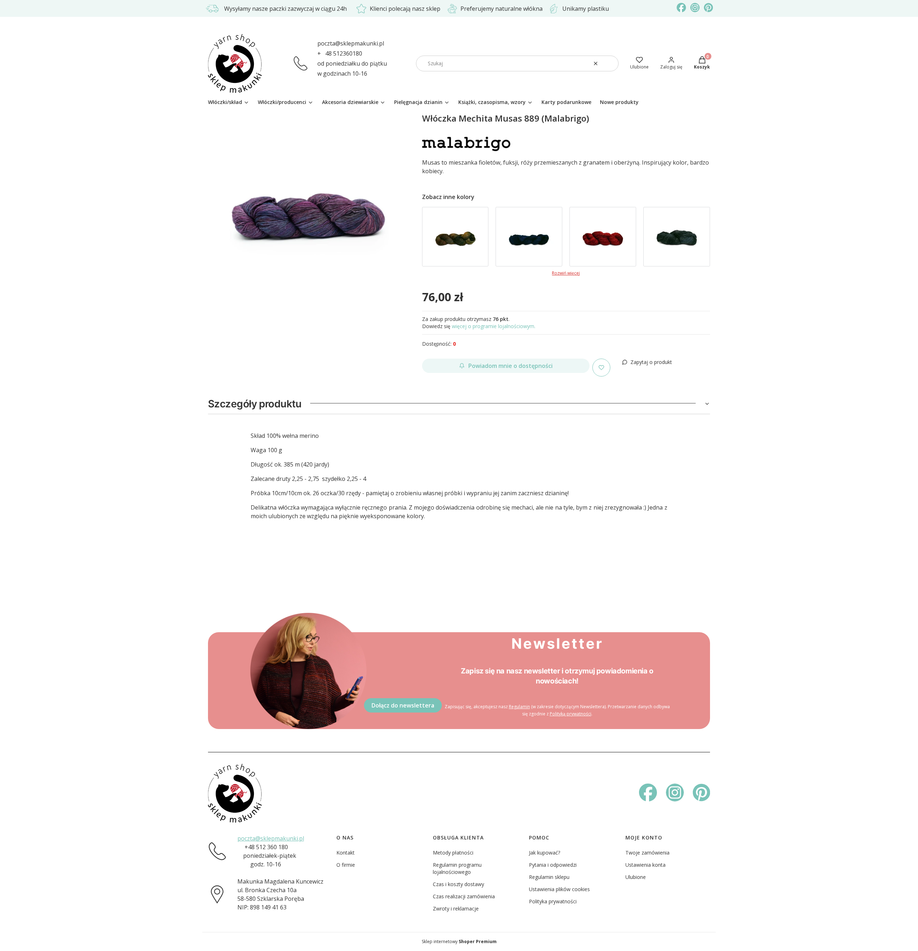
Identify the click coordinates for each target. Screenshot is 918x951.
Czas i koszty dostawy (458, 884)
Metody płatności (453, 852)
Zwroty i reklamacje (456, 908)
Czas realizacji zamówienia (464, 896)
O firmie (345, 864)
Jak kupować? (544, 852)
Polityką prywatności (570, 714)
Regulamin (519, 707)
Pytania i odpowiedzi (553, 864)
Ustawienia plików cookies (559, 889)
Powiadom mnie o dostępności (510, 366)
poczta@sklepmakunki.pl (350, 43)
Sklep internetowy (459, 941)
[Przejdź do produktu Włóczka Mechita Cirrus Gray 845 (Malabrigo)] (676, 236)
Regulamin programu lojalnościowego (457, 868)
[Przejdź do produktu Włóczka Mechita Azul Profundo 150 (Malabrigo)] (529, 236)
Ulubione (635, 877)
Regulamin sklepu (549, 877)
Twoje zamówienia (647, 852)
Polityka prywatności (553, 901)
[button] (610, 63)
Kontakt (345, 852)
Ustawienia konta (645, 864)
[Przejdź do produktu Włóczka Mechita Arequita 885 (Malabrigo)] (455, 236)
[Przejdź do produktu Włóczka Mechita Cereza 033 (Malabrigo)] (602, 236)
